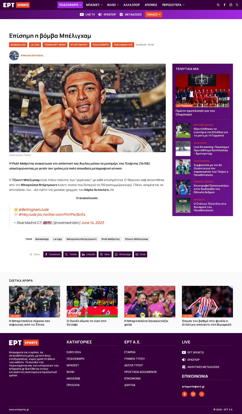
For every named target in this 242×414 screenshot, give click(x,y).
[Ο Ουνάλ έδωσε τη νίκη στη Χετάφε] (92, 301)
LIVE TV (90, 14)
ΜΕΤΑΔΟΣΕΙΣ (133, 14)
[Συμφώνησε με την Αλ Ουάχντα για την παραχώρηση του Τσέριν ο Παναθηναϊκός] (183, 166)
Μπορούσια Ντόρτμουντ (82, 239)
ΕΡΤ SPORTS (196, 352)
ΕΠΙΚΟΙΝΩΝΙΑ (132, 378)
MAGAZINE (73, 378)
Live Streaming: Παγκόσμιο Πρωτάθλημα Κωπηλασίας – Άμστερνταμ (211, 150)
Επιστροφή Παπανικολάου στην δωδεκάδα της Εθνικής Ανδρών (211, 189)
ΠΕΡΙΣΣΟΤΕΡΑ (171, 5)
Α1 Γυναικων (184, 105)
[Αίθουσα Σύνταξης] (14, 55)
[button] (80, 5)
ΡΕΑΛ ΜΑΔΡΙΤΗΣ (123, 44)
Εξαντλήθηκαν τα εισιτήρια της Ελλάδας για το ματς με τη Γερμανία (211, 132)
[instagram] (230, 4)
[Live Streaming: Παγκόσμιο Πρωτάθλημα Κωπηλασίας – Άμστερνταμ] (183, 148)
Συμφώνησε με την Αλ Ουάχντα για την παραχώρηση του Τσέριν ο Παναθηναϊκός (211, 170)
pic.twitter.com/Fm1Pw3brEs (61, 214)
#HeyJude (27, 214)
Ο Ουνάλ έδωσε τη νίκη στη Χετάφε (86, 323)
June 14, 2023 (92, 222)
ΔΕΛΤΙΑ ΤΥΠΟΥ (133, 365)
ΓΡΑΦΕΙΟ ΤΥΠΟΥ (134, 359)
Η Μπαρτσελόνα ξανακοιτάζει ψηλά (146, 323)
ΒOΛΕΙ (111, 5)
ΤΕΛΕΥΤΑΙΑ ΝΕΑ (187, 69)
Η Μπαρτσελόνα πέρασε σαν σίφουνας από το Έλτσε (29, 323)
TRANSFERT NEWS (55, 44)
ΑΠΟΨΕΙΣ (151, 5)
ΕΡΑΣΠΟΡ (110, 14)
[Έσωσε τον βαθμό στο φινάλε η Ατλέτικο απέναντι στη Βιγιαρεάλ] (207, 301)
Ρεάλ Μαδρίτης (111, 239)
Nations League (203, 124)
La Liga (35, 44)
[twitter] (237, 4)
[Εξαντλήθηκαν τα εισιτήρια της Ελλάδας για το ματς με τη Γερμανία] (183, 130)
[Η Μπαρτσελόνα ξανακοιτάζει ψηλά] (149, 301)
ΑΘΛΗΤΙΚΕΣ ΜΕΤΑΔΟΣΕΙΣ (203, 367)
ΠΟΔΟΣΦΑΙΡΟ (68, 5)
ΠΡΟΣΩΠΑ (73, 385)
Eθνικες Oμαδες (204, 181)
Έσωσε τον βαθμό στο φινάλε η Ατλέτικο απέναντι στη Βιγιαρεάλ (206, 323)
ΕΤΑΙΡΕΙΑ (129, 352)
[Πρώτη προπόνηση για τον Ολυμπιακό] (203, 90)
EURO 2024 (74, 352)
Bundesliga (18, 44)
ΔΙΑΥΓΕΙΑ (129, 385)
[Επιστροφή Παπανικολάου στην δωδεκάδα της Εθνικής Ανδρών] (183, 187)
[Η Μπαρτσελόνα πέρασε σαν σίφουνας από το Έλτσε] (34, 301)
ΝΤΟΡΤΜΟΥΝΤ (79, 44)
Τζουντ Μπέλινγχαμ (136, 239)
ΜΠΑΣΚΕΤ (93, 5)
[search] (218, 4)
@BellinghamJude (33, 209)
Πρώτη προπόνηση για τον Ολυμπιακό (195, 112)
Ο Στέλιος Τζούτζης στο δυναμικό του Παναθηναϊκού (210, 207)
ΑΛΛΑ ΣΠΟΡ (131, 5)
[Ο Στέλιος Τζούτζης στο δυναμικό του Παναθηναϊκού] (183, 205)
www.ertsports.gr (19, 409)
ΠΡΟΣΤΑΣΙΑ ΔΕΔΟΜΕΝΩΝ (140, 372)
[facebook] (224, 4)
